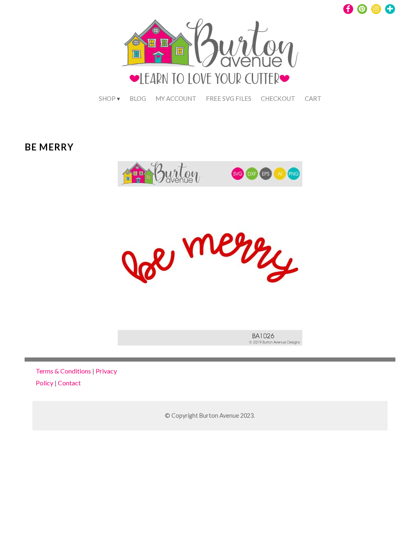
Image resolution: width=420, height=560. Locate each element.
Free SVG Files (228, 98)
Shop (107, 98)
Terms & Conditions (63, 371)
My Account (175, 98)
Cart (313, 98)
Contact (69, 383)
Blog (138, 98)
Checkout (278, 98)
